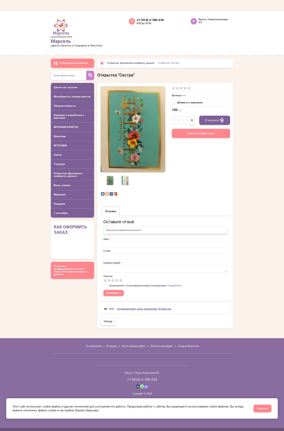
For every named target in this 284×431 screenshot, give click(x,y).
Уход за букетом (188, 346)
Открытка (164, 308)
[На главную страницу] (61, 28)
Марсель (61, 41)
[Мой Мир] (111, 194)
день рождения (147, 308)
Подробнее (174, 285)
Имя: (107, 239)
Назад (108, 321)
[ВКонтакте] (103, 194)
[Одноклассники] (107, 194)
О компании (93, 346)
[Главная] (103, 64)
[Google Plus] (115, 194)
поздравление (126, 308)
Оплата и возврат (161, 346)
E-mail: (107, 250)
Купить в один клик (201, 133)
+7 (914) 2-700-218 (150, 20)
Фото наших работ (133, 346)
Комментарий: (112, 262)
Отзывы (111, 346)
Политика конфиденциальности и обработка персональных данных (70, 270)
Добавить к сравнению (190, 102)
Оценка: (108, 276)
